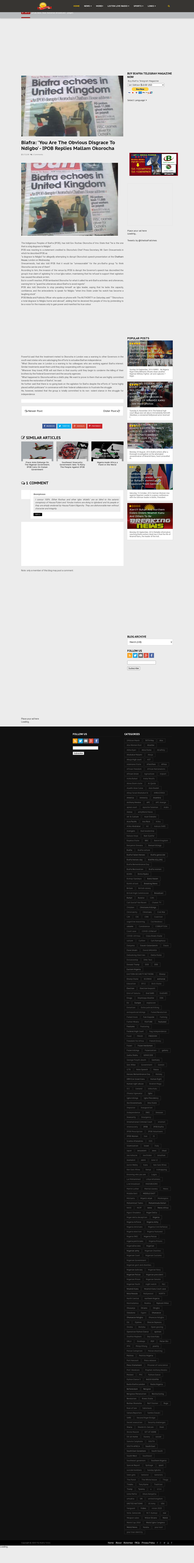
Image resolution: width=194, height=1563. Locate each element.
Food (129, 1036)
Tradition (158, 1484)
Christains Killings (148, 907)
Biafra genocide (158, 855)
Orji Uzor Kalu (153, 1336)
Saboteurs (147, 1408)
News (87, 6)
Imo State (152, 1103)
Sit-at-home (132, 1437)
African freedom (134, 769)
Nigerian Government (136, 1260)
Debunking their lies (136, 955)
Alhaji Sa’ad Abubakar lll (137, 793)
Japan (129, 1150)
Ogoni (143, 1313)
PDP (152, 1341)
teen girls (131, 1475)
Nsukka (147, 1303)
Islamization (132, 1146)
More (99, 6)
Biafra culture (144, 850)
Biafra (129, 850)
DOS (147, 964)
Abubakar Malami (134, 755)
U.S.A (159, 1489)
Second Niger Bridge (146, 1418)
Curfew (142, 941)
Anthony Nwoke (134, 802)
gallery (165, 1050)
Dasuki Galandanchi (149, 945)
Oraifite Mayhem (134, 1336)
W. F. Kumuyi (151, 1513)
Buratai (141, 898)
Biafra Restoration (135, 869)
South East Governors (136, 1451)
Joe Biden (147, 1155)
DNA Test (148, 960)
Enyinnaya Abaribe (146, 998)
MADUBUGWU (152, 1184)
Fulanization (150, 1050)
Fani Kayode (148, 1017)
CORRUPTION (161, 926)
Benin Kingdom (161, 840)
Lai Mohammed (133, 1179)
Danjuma (131, 945)
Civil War (161, 912)
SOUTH (151, 1441)
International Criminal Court (139, 1122)
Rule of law (132, 1408)
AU (147, 826)
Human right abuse (135, 1084)
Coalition (158, 917)
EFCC (143, 983)
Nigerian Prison (133, 1279)
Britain (130, 888)
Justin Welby (132, 1165)
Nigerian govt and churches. (139, 1265)
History (159, 1074)
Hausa (156, 1069)
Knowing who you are (136, 1174)
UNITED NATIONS (135, 1503)
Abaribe (150, 745)
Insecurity (131, 1117)
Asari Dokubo (150, 817)
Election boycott (147, 988)
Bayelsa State (133, 840)
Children (130, 907)
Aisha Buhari (132, 778)
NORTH (162, 1293)
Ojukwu (138, 1322)
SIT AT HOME (150, 1432)
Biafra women (155, 869)
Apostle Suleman (150, 807)
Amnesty (143, 798)
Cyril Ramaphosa (158, 941)
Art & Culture (133, 817)
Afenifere (151, 764)
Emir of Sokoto (133, 993)
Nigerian (150, 1246)
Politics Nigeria (146, 1355)
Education (131, 983)
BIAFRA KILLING (155, 860)
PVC (141, 1375)
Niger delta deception (137, 1217)
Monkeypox (163, 1198)
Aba (161, 740)
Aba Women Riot (134, 745)
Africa (164, 764)
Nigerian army (133, 1251)
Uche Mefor (132, 1494)
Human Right (156, 1079)
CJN (128, 917)
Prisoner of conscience (157, 1365)
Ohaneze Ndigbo (156, 1317)
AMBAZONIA (159, 793)
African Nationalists (156, 769)
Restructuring (158, 1394)
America (130, 798)
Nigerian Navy (154, 1270)
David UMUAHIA (150, 950)
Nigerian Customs (154, 1255)
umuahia (130, 1499)
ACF (149, 759)
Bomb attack (132, 883)
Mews (165, 1189)
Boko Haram (152, 879)
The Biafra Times (43, 1543)
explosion (151, 1003)
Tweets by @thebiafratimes (142, 240)
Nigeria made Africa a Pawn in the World (107, 463)
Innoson (159, 1112)
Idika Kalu (152, 1088)
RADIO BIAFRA (152, 1379)
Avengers (131, 831)
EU (128, 1003)
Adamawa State (134, 764)
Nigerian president (154, 1274)
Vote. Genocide (134, 1513)
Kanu (145, 1165)
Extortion (131, 1007)
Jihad (164, 1150)
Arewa (129, 812)
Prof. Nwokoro (133, 1370)
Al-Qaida (152, 783)
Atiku (158, 821)
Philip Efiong (141, 1346)
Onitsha (141, 1327)
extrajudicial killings (136, 1012)
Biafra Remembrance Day (138, 864)
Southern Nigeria (158, 1460)
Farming (163, 1017)
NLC (164, 1284)
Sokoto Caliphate (135, 1441)
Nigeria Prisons (155, 1241)
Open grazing (157, 1327)
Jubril (143, 1160)
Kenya (148, 1169)
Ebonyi (162, 974)
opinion (157, 1332)
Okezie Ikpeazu (154, 1322)
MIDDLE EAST (149, 1193)
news (149, 1208)
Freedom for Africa (135, 1041)
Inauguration (146, 1107)
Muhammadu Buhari (157, 1203)
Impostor (131, 1107)
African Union (133, 774)
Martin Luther (133, 1189)
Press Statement (134, 1365)
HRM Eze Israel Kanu (136, 1079)
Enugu (129, 998)
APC (148, 802)
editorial (161, 979)
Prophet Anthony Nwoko (156, 1370)
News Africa (163, 1208)
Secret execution (134, 1422)
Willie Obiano (151, 1518)
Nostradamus (133, 1303)
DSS (156, 964)
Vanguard (131, 1508)
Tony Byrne (143, 1484)
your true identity (135, 1532)
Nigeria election (134, 1231)
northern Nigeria (152, 1298)
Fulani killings (133, 1050)
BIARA (129, 874)
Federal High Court (135, 1031)
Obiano (144, 1308)
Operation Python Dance (138, 1332)
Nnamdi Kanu (133, 1289)
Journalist (131, 1160)
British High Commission (138, 893)
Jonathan (161, 1155)
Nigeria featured (154, 1231)
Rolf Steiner (152, 1403)
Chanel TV (156, 902)
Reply (37, 514)
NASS (129, 1208)
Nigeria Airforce (134, 1222)
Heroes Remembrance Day (138, 1074)
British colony (144, 888)
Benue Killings (154, 845)
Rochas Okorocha (134, 1403)
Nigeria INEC (132, 1236)
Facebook (50, 426)
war (164, 1513)
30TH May (149, 740)
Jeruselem (141, 1150)
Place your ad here (137, 230)
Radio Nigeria (157, 1384)
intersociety (132, 1127)
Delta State (156, 955)
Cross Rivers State (154, 936)
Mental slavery (150, 1189)
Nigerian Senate (153, 1279)
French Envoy (155, 1041)
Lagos (154, 1174)
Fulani (129, 1045)
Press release (150, 1360)
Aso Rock (146, 821)
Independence (133, 1112)
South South (157, 1451)
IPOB (145, 1127)
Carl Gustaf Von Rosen (136, 902)
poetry (156, 1346)
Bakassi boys (132, 836)
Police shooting (155, 1351)
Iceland (138, 1088)
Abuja (150, 755)
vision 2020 (157, 1508)
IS (154, 1136)
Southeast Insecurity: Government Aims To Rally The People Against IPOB (72, 464)
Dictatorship (132, 960)
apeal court (132, 807)
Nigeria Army (152, 1222)
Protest (130, 1375)
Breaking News (150, 883)
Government (146, 1065)
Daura (166, 945)
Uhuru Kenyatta (149, 1494)
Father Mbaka (133, 1022)
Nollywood (148, 1293)
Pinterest (96, 426)
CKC (137, 917)
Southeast (147, 1456)
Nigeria (156, 1217)
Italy (157, 1146)
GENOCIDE (148, 1055)
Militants (131, 1198)
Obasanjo (131, 1308)
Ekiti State (156, 983)
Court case (131, 931)
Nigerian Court (133, 1255)
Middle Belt (132, 1193)
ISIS (150, 1141)
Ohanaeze (156, 1313)
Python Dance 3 (133, 1379)
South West (132, 1456)
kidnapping (162, 1169)
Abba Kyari (131, 750)
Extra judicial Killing (150, 1007)
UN (141, 1499)
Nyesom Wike (162, 1303)
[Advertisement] (97, 45)
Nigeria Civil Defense (157, 1227)
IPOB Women (132, 1136)
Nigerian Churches (153, 1251)
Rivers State (147, 1398)
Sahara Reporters (134, 1413)
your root (159, 1527)
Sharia (129, 1427)
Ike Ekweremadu (134, 1103)
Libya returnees (153, 1179)
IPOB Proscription (134, 1131)
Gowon (161, 1065)
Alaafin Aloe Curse (135, 788)
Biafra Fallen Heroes (136, 855)
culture (130, 941)
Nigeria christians (134, 1227)
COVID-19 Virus (133, 936)
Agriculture (149, 774)
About (119, 1543)
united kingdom (155, 1499)
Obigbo (156, 1308)
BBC (147, 840)
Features (131, 1026)
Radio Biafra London (136, 1384)
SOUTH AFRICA (133, 1446)
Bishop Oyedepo (134, 879)
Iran (145, 1136)
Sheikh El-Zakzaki (146, 1427)
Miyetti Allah (146, 1198)
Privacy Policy (148, 1543)
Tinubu (130, 1484)
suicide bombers (134, 1470)
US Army (151, 1503)
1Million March (133, 740)
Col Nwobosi (156, 922)
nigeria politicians (135, 1241)
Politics (130, 1355)
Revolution (131, 1398)
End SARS (150, 993)
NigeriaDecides (134, 1246)
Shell (161, 1427)
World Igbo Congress (155, 1522)
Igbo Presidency (151, 1098)
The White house (149, 1480)
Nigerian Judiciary (134, 1270)
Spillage (149, 1465)
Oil (128, 1322)
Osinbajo (141, 1341)
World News (132, 1527)
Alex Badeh (154, 788)
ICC (128, 1088)
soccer (158, 1437)
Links (151, 6)
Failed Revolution (159, 1012)
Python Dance (154, 1375)
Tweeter (66, 426)
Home (77, 6)
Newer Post (35, 411)
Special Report (133, 1465)
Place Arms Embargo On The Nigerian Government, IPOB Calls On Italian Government (37, 466)
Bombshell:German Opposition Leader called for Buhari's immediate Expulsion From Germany (146, 479)
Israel (146, 1146)
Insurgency (146, 1117)
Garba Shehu (132, 1055)
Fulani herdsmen (145, 1045)
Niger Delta (151, 1212)
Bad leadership (147, 831)
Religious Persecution (136, 1394)
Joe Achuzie (132, 1155)
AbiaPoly (161, 750)
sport (161, 1465)
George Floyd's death (136, 1060)
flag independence (157, 1031)
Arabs (166, 807)
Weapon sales (133, 1518)
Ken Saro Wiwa (159, 1165)
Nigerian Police (133, 1274)
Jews (154, 1150)
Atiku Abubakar (133, 826)
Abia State (146, 750)
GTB (129, 1069)
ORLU (129, 1341)
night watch (151, 1284)
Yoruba (146, 1527)
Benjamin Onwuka (135, 845)
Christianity (132, 912)
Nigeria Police (150, 1236)
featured (162, 1022)
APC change (161, 802)
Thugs (165, 1480)
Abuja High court (134, 759)
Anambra (157, 798)
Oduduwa (131, 1313)
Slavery (147, 1437)
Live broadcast (133, 1184)
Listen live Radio (118, 6)
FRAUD (140, 1036)
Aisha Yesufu (149, 778)
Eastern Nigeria (134, 969)
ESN (161, 998)
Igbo (150, 1093)
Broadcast (158, 893)
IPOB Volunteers (155, 1131)
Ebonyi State (132, 979)
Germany (156, 1060)
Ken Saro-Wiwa (133, 1169)
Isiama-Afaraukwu (135, 1141)
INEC (148, 1112)
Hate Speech (142, 1069)
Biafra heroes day (134, 860)
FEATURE (148, 1022)
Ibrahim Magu (155, 1084)
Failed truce (132, 1017)
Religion (147, 1389)
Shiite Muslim (133, 1432)
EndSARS (163, 993)
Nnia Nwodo (132, 1293)
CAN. (152, 898)
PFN (128, 1346)
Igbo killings (132, 1098)
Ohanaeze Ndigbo (135, 1317)
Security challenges (157, 1422)
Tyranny (141, 1489)
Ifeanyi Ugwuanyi (134, 1093)
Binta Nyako (143, 874)
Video (143, 1508)
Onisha (130, 1327)
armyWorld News (145, 812)
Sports (138, 6)
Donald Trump (133, 964)
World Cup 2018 (133, 1522)
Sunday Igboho (154, 1470)
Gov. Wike (131, 1065)
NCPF (139, 1208)
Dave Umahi (132, 950)
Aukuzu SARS (160, 826)
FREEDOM (153, 1036)
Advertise (128, 1543)
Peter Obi (164, 1341)
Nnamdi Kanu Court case (155, 1289)
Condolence (144, 926)
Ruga (166, 1403)
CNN (147, 917)
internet (161, 1122)
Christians (147, 912)
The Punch (131, 1480)
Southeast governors (136, 1460)
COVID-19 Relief (149, 931)
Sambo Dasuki (153, 1413)
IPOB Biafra (158, 1127)
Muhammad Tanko (135, 1203)
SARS (129, 1418)
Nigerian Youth (133, 1284)
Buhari (129, 898)
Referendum (132, 1389)
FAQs (137, 1543)
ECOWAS (148, 979)
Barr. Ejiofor (149, 836)
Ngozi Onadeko (134, 1212)
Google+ (81, 426)
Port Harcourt (133, 1360)
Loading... (132, 233)
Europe (138, 1003)
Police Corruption (134, 1351)
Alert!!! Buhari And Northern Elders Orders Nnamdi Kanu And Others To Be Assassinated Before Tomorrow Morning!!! (147, 516)
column (130, 926)
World (165, 1518)
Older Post (110, 411)
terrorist (145, 1475)
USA (162, 1503)
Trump (129, 1489)
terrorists (158, 1475)
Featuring (144, 1026)
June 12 (154, 1160)
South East (150, 1446)
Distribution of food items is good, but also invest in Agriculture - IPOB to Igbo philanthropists (77, 15)
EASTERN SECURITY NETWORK (140, 974)
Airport (163, 774)
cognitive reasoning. (136, 922)
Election (130, 988)
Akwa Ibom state (134, 783)
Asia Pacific (132, 821)
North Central (133, 1298)
